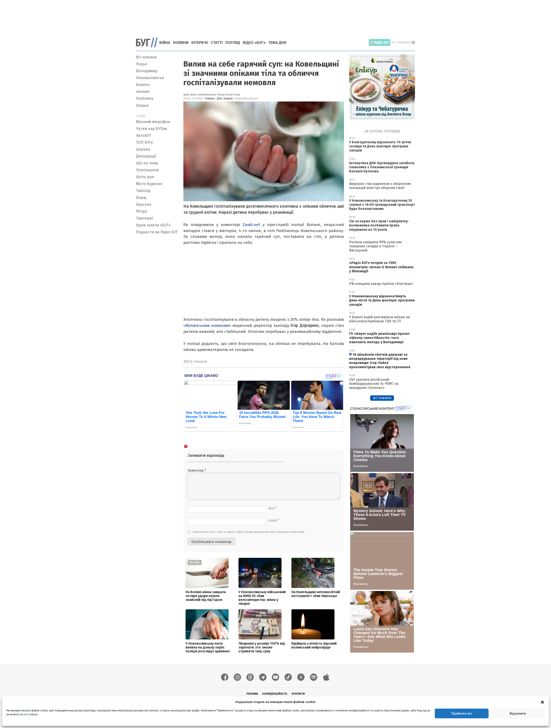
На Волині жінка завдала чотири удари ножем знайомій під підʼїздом (206, 596)
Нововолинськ (150, 77)
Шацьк (142, 105)
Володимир (146, 71)
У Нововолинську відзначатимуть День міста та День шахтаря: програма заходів (382, 300)
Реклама (252, 693)
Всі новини (146, 57)
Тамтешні (144, 218)
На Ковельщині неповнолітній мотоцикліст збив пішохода (315, 594)
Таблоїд (143, 190)
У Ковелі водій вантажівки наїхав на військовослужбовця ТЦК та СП (379, 319)
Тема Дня (277, 42)
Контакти (298, 693)
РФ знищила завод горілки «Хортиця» (381, 284)
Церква (143, 149)
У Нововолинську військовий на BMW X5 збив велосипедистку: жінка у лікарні (262, 598)
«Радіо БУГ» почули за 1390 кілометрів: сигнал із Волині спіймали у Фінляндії (381, 267)
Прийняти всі (461, 713)
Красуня (143, 204)
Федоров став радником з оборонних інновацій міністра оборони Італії (380, 186)
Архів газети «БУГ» (153, 225)
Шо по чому (147, 163)
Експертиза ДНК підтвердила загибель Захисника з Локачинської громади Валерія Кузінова (382, 167)
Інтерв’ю (199, 42)
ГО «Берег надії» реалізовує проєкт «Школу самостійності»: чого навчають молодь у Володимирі (379, 338)
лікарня (228, 98)
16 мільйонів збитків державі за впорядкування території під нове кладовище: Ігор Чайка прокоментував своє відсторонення (379, 360)
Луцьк (141, 64)
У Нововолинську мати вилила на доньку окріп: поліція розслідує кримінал (208, 647)
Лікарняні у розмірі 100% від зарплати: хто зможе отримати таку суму (261, 647)
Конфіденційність (274, 693)
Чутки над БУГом (151, 128)
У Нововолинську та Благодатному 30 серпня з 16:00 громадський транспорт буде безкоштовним (382, 204)
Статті (217, 42)
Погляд (232, 42)
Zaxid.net (253, 224)
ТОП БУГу (144, 142)
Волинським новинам (207, 325)
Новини (181, 42)
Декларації (146, 156)
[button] (542, 702)
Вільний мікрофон (153, 121)
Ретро (141, 211)
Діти (219, 98)
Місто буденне (149, 183)
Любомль (144, 98)
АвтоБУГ (143, 135)
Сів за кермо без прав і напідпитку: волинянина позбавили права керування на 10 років (379, 225)
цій (25, 714)
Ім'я (272, 508)
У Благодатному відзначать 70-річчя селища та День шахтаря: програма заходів (380, 146)
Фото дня (145, 177)
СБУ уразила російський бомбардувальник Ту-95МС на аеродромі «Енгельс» (373, 383)
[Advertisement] (275, 16)
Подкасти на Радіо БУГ (157, 232)
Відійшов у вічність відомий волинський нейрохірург (314, 645)
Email (273, 520)
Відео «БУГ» (254, 42)
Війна (164, 42)
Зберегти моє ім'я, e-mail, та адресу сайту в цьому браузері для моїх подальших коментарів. (249, 531)
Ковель (143, 84)
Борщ (141, 197)
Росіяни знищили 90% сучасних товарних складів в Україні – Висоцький (375, 246)
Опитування (147, 170)
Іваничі (143, 91)
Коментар (197, 470)
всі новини (382, 398)
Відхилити (518, 713)
